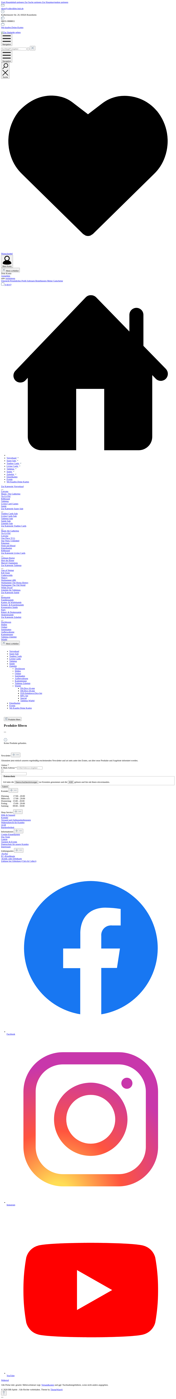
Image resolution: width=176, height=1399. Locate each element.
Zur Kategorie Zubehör (11, 617)
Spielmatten (20, 676)
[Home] (91, 372)
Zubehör (13, 666)
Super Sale (14, 654)
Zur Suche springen (33, 2)
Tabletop (13, 661)
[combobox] (14, 49)
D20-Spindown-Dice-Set (31, 693)
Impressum (6, 847)
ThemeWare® (56, 1389)
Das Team (5, 837)
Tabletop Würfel (27, 701)
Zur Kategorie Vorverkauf (12, 486)
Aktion (5, 765)
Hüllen (18, 671)
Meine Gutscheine (55, 281)
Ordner (18, 673)
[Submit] (2, 770)
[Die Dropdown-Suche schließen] (32, 48)
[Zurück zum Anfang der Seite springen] (4, 1393)
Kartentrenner (21, 681)
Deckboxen (20, 668)
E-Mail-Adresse (8, 768)
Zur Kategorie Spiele (10, 592)
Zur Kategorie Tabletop (11, 565)
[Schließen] (2, 1397)
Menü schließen (12, 271)
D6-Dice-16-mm (27, 688)
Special (23, 698)
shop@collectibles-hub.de (12, 8)
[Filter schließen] (5, 732)
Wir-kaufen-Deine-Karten (12, 27)
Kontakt (4, 817)
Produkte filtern (14, 720)
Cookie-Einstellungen (10, 834)
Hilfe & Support (8, 815)
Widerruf (5, 1380)
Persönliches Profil (18, 281)
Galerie (4, 839)
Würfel (18, 686)
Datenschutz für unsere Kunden (15, 844)
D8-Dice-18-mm (27, 691)
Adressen (31, 281)
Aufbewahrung (21, 678)
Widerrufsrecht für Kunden (12, 822)
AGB (71, 782)
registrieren (10, 278)
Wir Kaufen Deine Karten (20, 708)
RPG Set (24, 696)
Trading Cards (15, 656)
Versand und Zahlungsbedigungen (16, 820)
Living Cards (15, 659)
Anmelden (5, 276)
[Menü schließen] (2, 489)
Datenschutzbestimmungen (26, 782)
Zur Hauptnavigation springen (55, 2)
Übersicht (5, 281)
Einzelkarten (14, 703)
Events (12, 705)
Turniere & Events (9, 842)
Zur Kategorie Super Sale (12, 508)
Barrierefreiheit (7, 827)
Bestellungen (41, 281)
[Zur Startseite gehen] (11, 32)
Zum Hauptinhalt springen (12, 2)
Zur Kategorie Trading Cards (13, 526)
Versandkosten (47, 1385)
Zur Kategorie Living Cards (13, 553)
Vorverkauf (14, 651)
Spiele (12, 663)
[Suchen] (28, 49)
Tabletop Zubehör (22, 683)
